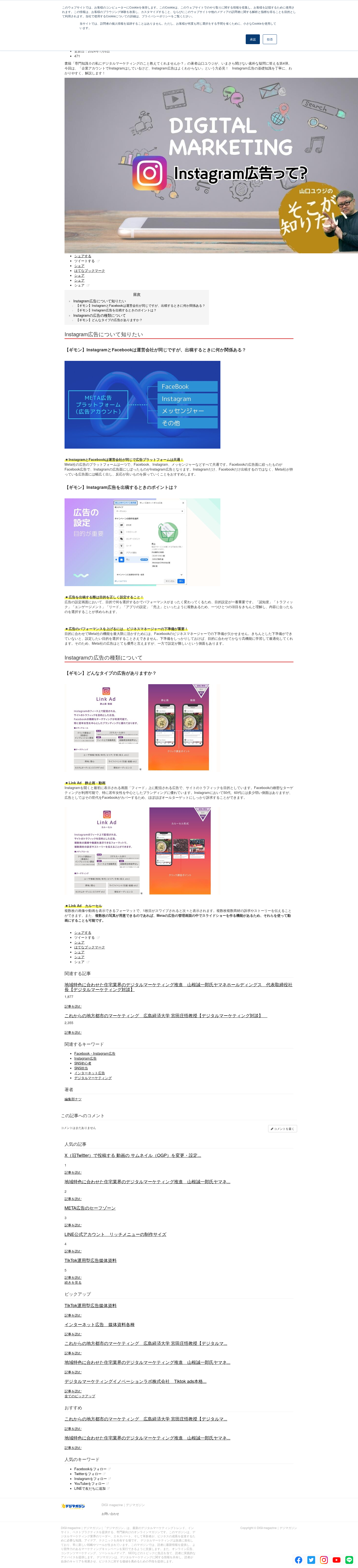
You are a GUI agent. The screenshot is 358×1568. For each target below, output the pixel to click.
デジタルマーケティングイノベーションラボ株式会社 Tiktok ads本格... (136, 1381)
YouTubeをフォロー (89, 1483)
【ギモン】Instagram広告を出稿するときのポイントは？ (116, 310)
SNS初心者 (82, 1063)
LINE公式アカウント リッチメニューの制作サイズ (115, 1234)
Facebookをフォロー (90, 1468)
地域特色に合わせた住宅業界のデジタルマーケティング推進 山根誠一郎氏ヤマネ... (147, 1181)
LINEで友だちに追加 (90, 1488)
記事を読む (73, 1006)
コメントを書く (283, 1128)
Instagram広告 (85, 1058)
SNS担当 (81, 1067)
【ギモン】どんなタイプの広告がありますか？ (109, 319)
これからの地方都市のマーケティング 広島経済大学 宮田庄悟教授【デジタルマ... (146, 1343)
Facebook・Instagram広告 (94, 1053)
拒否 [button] (270, 39)
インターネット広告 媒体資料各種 (100, 1324)
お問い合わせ (110, 1513)
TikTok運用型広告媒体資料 (91, 1260)
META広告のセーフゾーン (90, 1207)
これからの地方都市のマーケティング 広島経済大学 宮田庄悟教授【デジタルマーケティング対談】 (166, 1015)
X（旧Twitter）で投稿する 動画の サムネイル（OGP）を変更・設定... (133, 1155)
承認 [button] (253, 39)
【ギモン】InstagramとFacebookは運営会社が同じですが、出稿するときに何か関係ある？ (140, 305)
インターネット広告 (89, 1072)
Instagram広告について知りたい (99, 300)
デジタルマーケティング (93, 1077)
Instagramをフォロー (90, 1478)
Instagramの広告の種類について (99, 315)
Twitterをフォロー (88, 1473)
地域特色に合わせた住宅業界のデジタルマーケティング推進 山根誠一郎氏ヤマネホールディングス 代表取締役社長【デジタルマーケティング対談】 (178, 986)
